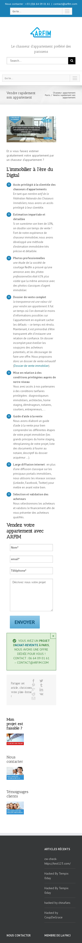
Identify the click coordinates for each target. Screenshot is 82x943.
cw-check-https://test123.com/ (57, 861)
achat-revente (26, 645)
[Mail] (33, 698)
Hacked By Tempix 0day (56, 876)
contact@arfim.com (65, 3)
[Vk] (41, 694)
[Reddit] (33, 694)
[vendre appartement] (31, 129)
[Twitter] (41, 681)
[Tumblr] (41, 685)
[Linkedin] (41, 689)
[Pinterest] (33, 685)
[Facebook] (33, 681)
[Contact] (15, 739)
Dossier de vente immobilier (31, 366)
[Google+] (33, 689)
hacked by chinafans (57, 903)
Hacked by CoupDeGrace (53, 915)
